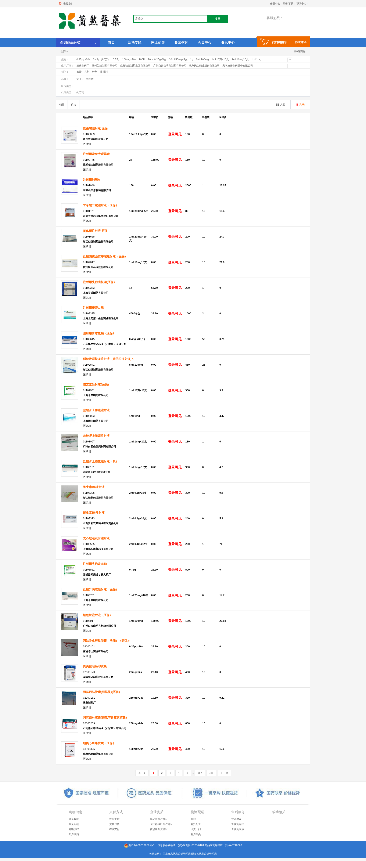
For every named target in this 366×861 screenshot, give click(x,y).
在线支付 (114, 829)
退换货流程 (237, 824)
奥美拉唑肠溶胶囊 (95, 666)
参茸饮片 (181, 42)
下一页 (224, 772)
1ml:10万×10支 (220, 59)
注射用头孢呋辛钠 (95, 563)
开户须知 (74, 834)
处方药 (80, 92)
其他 (193, 819)
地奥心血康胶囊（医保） (99, 743)
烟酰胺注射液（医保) (97, 615)
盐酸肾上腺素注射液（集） (101, 461)
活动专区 (134, 42)
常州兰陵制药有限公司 (104, 65)
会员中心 (275, 3)
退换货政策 (237, 829)
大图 (282, 104)
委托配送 (196, 824)
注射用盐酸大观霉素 (96, 154)
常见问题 (74, 824)
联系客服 (74, 819)
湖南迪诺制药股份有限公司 (237, 65)
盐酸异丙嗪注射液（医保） (101, 589)
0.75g (116, 59)
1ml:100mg (202, 59)
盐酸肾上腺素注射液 (96, 410)
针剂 (94, 71)
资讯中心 (228, 42)
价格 (73, 104)
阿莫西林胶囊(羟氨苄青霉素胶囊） (106, 717)
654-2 (79, 78)
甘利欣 (90, 78)
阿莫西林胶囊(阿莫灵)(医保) (101, 692)
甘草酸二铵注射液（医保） (101, 205)
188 (211, 772)
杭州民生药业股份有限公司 (204, 65)
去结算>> (300, 42)
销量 (61, 104)
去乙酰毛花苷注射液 (96, 538)
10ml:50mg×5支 (178, 59)
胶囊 (79, 71)
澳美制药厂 (82, 65)
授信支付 (114, 819)
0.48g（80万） (101, 59)
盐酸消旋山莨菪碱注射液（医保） (105, 256)
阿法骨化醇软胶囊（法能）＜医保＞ (106, 640)
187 (200, 772)
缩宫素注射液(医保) (96, 384)
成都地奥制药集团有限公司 (135, 65)
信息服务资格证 (159, 829)
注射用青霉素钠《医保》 (99, 333)
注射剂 (104, 71)
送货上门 (196, 829)
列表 (302, 104)
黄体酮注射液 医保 (95, 230)
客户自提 (196, 834)
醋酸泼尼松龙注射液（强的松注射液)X (108, 359)
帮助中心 (301, 3)
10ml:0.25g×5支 (157, 59)
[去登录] (67, 3)
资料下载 (288, 3)
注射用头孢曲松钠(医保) (99, 282)
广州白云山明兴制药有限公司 (169, 65)
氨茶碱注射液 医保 (95, 128)
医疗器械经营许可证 (161, 824)
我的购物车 (279, 42)
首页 (111, 42)
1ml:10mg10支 (240, 59)
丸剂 (86, 71)
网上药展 (158, 42)
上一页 (142, 772)
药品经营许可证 (159, 819)
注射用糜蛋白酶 (93, 307)
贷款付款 (114, 824)
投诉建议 (236, 819)
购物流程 (74, 829)
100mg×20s (129, 59)
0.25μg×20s (83, 59)
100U (142, 59)
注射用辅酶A (91, 179)
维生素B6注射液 (94, 487)
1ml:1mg (256, 59)
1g (191, 59)
